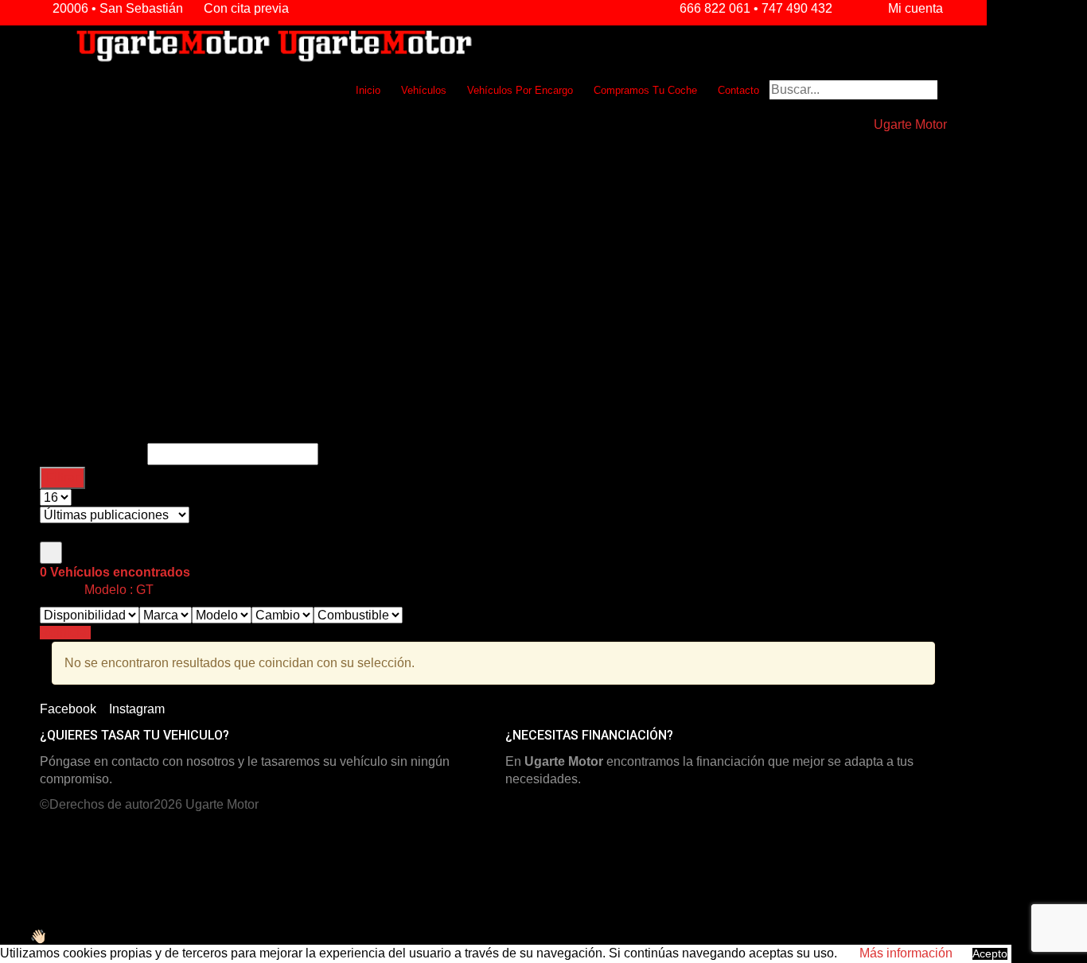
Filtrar (62, 477)
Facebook (68, 709)
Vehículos (423, 90)
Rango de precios (93, 453)
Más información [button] (906, 953)
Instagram (137, 709)
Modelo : (117, 589)
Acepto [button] (989, 954)
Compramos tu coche (645, 90)
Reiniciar (65, 632)
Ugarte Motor (222, 804)
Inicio (368, 90)
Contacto (738, 90)
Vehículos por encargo (520, 90)
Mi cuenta (914, 8)
